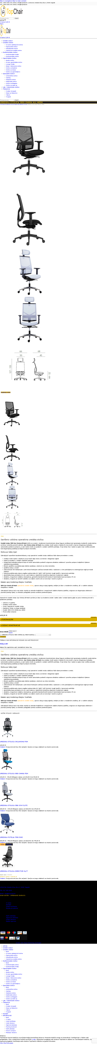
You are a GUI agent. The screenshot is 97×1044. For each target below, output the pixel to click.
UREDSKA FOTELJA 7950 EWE (11, 837)
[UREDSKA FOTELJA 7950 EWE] (7, 834)
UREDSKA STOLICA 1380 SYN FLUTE (13, 805)
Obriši (11, 632)
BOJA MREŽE (4, 631)
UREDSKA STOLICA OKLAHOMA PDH (14, 741)
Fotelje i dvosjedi (11, 91)
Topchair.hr (3, 104)
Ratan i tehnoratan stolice (13, 66)
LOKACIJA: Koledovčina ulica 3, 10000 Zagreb (41, 2)
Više (3, 1043)
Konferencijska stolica (12, 56)
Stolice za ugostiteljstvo (13, 71)
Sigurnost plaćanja (12, 917)
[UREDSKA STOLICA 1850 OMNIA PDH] (7, 770)
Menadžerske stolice (12, 48)
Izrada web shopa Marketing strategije (28, 942)
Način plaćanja (10, 915)
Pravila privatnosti (12, 908)
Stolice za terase (11, 70)
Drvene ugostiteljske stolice (14, 62)
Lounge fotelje (10, 64)
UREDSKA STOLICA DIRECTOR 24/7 (14, 871)
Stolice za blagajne (11, 83)
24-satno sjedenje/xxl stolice (14, 44)
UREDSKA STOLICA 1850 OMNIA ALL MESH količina (18, 634)
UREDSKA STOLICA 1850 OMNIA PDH (14, 773)
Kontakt (8, 904)
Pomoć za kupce (11, 1030)
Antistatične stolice (11, 75)
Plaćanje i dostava (11, 1032)
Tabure (8, 95)
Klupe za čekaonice (11, 93)
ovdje (34, 1039)
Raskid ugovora (11, 921)
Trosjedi (8, 96)
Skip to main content (19, 1)
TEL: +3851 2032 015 (6, 2)
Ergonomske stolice (11, 46)
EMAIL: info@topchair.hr (20, 2)
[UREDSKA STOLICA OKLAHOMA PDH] (7, 738)
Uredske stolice (10, 104)
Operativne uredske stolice (14, 50)
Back (7, 951)
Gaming (8, 77)
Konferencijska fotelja (12, 54)
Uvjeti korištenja (11, 906)
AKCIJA (2, 20)
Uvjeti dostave (11, 919)
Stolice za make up (11, 85)
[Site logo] (11, 16)
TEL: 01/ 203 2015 (6, 890)
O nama (8, 903)
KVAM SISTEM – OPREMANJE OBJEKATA (12, 895)
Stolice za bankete (11, 68)
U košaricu (3, 636)
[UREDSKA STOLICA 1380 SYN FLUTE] (7, 802)
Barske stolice (10, 60)
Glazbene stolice (11, 79)
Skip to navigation (6, 1)
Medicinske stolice (11, 81)
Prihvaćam (9, 1043)
